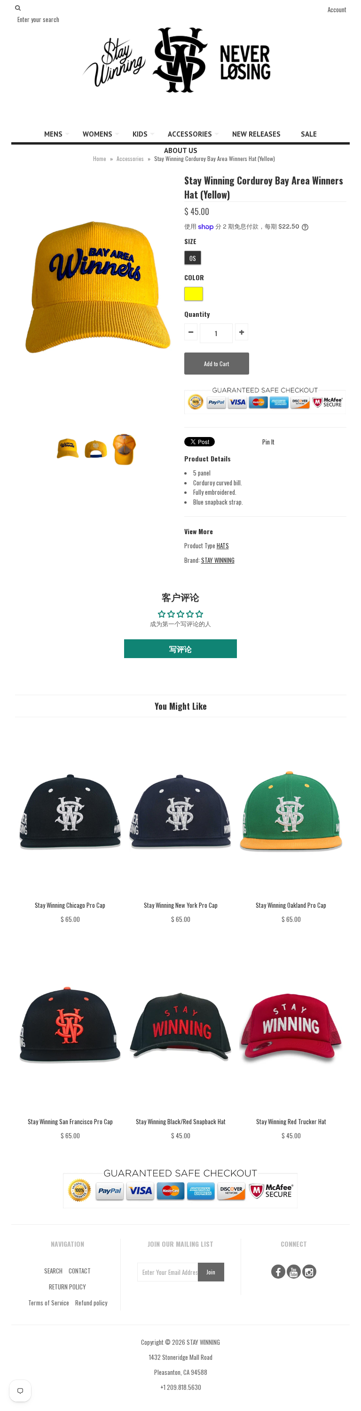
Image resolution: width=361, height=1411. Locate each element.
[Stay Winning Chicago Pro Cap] (70, 895)
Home (99, 158)
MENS (53, 134)
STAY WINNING (218, 560)
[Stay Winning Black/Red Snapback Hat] (180, 1112)
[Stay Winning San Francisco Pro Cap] (70, 1112)
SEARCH (53, 1270)
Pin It (268, 441)
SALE (309, 134)
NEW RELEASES (256, 134)
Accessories (130, 158)
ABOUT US (180, 150)
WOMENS (97, 134)
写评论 (180, 648)
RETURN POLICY (67, 1286)
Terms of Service (48, 1302)
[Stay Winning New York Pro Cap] (180, 895)
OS (192, 258)
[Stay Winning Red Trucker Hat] (291, 1112)
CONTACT (80, 1270)
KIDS (140, 134)
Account (337, 9)
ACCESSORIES (190, 134)
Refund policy (91, 1302)
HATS (223, 545)
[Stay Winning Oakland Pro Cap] (291, 895)
